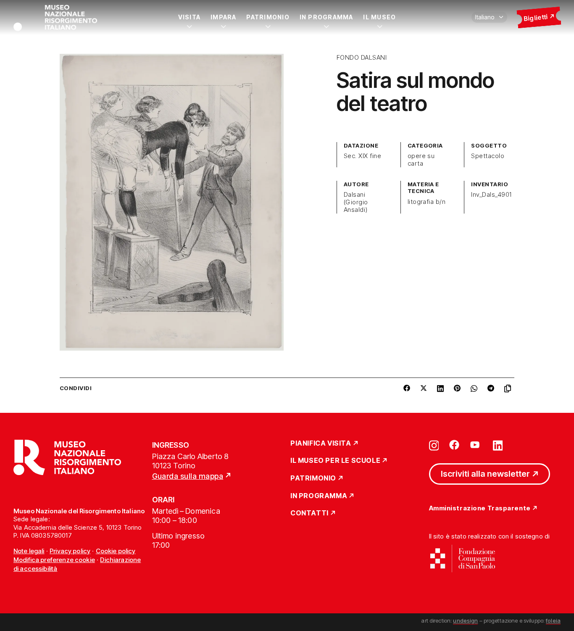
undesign (465, 620)
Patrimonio (267, 17)
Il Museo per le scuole (335, 461)
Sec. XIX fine (362, 156)
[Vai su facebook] (454, 445)
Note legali (29, 551)
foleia (553, 620)
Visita (189, 17)
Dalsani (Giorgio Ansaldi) (356, 202)
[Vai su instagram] (434, 445)
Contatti (309, 513)
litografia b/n (427, 202)
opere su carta (421, 159)
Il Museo (379, 17)
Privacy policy (70, 551)
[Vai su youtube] (476, 445)
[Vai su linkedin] (498, 445)
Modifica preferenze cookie (54, 560)
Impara (223, 17)
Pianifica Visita (320, 443)
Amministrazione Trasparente (480, 508)
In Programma (326, 17)
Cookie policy (116, 551)
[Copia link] (509, 388)
